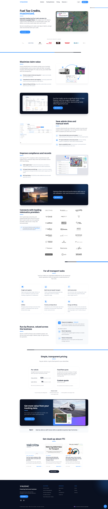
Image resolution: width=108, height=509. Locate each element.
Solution (42, 2)
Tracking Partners (50, 2)
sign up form (37, 228)
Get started (57, 107)
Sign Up (84, 1)
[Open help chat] (105, 506)
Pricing (58, 2)
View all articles (53, 471)
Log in (78, 1)
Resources (64, 2)
